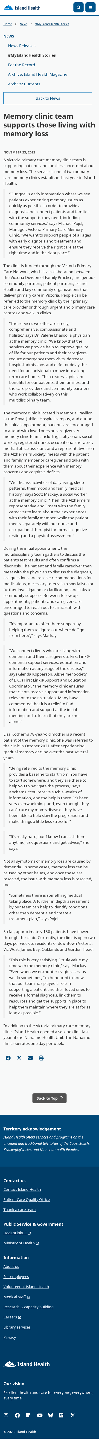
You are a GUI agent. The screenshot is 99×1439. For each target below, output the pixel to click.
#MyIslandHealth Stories (52, 24)
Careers (10, 1317)
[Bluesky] (50, 1415)
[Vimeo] (61, 1415)
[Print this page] (41, 1058)
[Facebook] (17, 1415)
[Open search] (78, 7)
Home (7, 24)
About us (11, 1266)
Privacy (9, 1337)
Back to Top (47, 1098)
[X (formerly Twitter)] (72, 1415)
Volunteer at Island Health (26, 1286)
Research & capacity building (28, 1306)
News (23, 24)
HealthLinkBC (15, 1232)
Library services (17, 1327)
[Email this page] (30, 1058)
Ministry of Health (19, 1242)
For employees (16, 1276)
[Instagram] (6, 1415)
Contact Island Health (22, 1189)
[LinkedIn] (28, 1415)
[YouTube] (40, 1415)
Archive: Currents (24, 84)
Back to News (48, 98)
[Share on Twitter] (19, 1058)
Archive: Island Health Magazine (37, 74)
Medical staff (14, 1296)
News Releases (21, 45)
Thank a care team (19, 1209)
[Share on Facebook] (8, 1058)
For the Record (21, 64)
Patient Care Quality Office (26, 1199)
